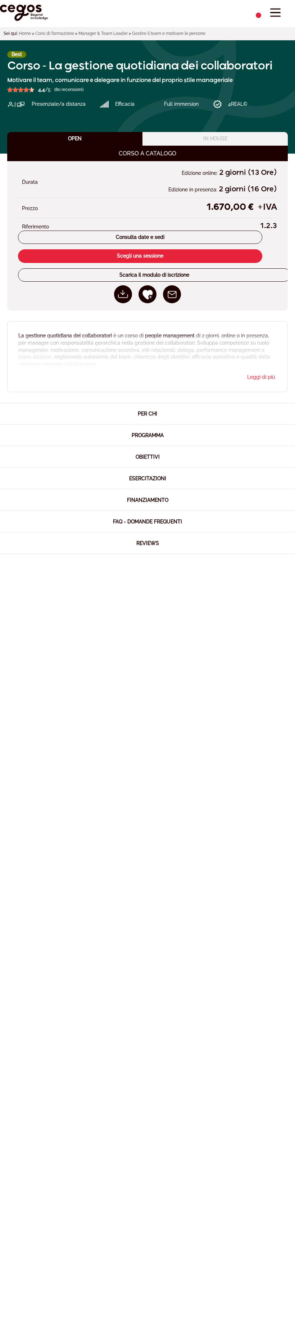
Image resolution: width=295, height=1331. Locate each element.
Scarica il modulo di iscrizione (154, 275)
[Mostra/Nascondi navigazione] (275, 12)
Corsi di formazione (54, 33)
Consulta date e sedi (140, 237)
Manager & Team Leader (103, 33)
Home (25, 33)
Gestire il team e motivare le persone (168, 33)
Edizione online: (200, 173)
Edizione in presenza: (193, 189)
